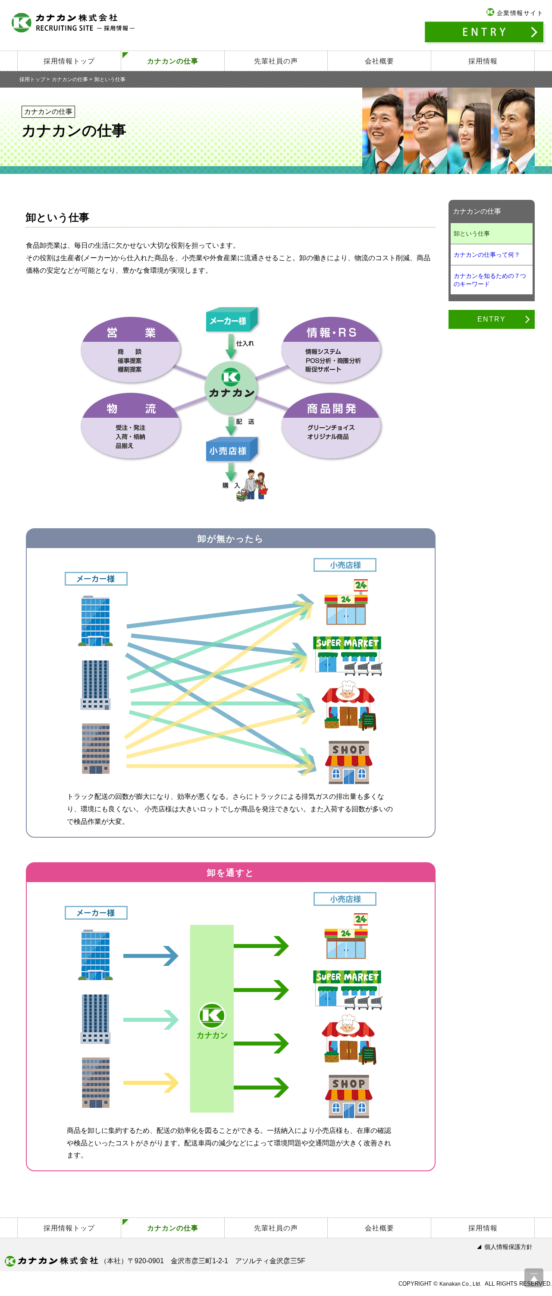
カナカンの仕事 (172, 61)
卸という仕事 (472, 233)
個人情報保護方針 (508, 1246)
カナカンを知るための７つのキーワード (490, 279)
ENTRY (485, 33)
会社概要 (379, 61)
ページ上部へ (533, 1277)
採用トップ (32, 79)
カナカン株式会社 (51, 1261)
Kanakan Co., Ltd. (460, 1284)
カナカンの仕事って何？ (487, 254)
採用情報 (483, 61)
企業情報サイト (520, 12)
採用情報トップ (69, 61)
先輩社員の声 (276, 61)
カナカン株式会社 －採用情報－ (73, 22)
